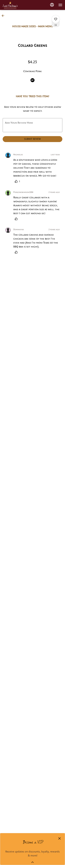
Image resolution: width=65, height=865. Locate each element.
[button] (4, 16)
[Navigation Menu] (60, 5)
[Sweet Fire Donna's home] (10, 5)
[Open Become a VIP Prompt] (32, 862)
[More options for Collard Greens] (56, 19)
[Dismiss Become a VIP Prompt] (60, 838)
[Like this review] (17, 219)
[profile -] (52, 5)
